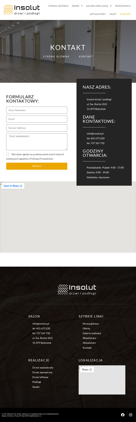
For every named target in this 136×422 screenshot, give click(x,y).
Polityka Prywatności (27, 416)
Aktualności (98, 14)
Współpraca (123, 5)
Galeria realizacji (97, 5)
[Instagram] (130, 414)
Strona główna (58, 5)
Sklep (112, 14)
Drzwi (75, 5)
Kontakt (125, 14)
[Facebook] (122, 414)
